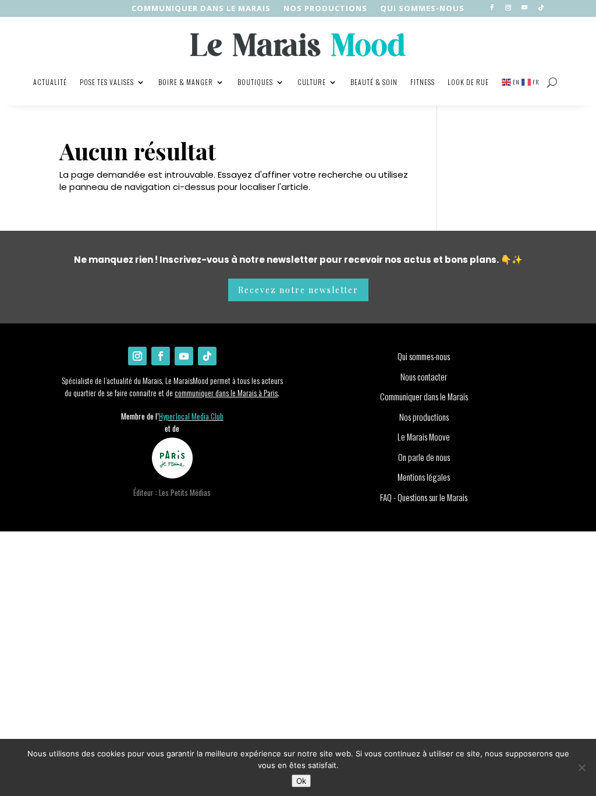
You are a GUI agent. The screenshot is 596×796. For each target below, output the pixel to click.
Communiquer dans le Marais (201, 8)
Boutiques (255, 82)
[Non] (581, 767)
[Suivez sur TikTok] (541, 7)
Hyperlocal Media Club (191, 416)
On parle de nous (424, 456)
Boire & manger (185, 82)
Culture (311, 82)
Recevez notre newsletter (298, 289)
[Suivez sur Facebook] (492, 7)
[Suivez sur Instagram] (508, 7)
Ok (301, 781)
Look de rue (468, 82)
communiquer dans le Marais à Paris (226, 392)
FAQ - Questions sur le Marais (423, 497)
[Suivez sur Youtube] (524, 7)
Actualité (50, 82)
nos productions (325, 8)
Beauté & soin (374, 82)
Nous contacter (423, 376)
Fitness (422, 82)
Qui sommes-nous (422, 8)
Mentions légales (424, 476)
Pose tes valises (107, 82)
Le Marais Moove (424, 436)
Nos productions (424, 416)
